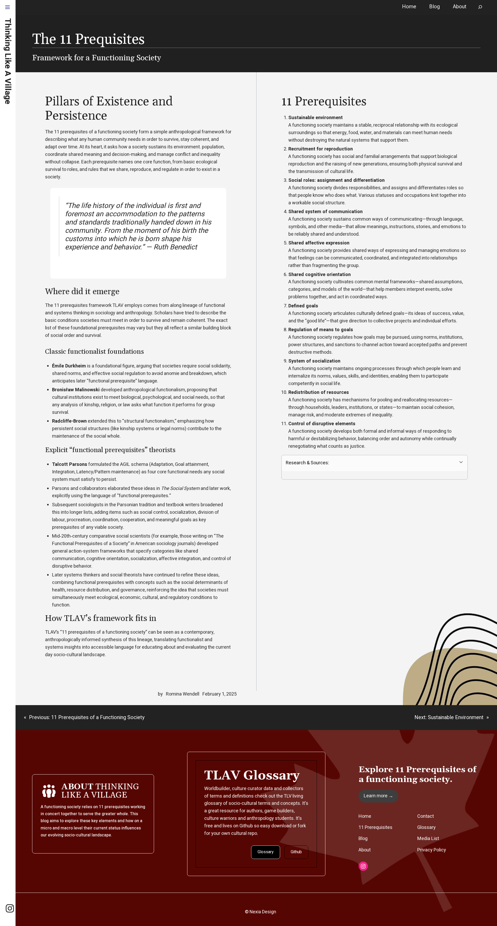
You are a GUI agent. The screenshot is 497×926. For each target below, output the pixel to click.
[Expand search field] (480, 7)
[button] (7, 8)
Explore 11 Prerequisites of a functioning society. (417, 774)
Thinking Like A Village (8, 61)
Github (296, 852)
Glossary (266, 852)
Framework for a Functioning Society (96, 58)
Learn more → (378, 795)
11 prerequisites (114, 807)
